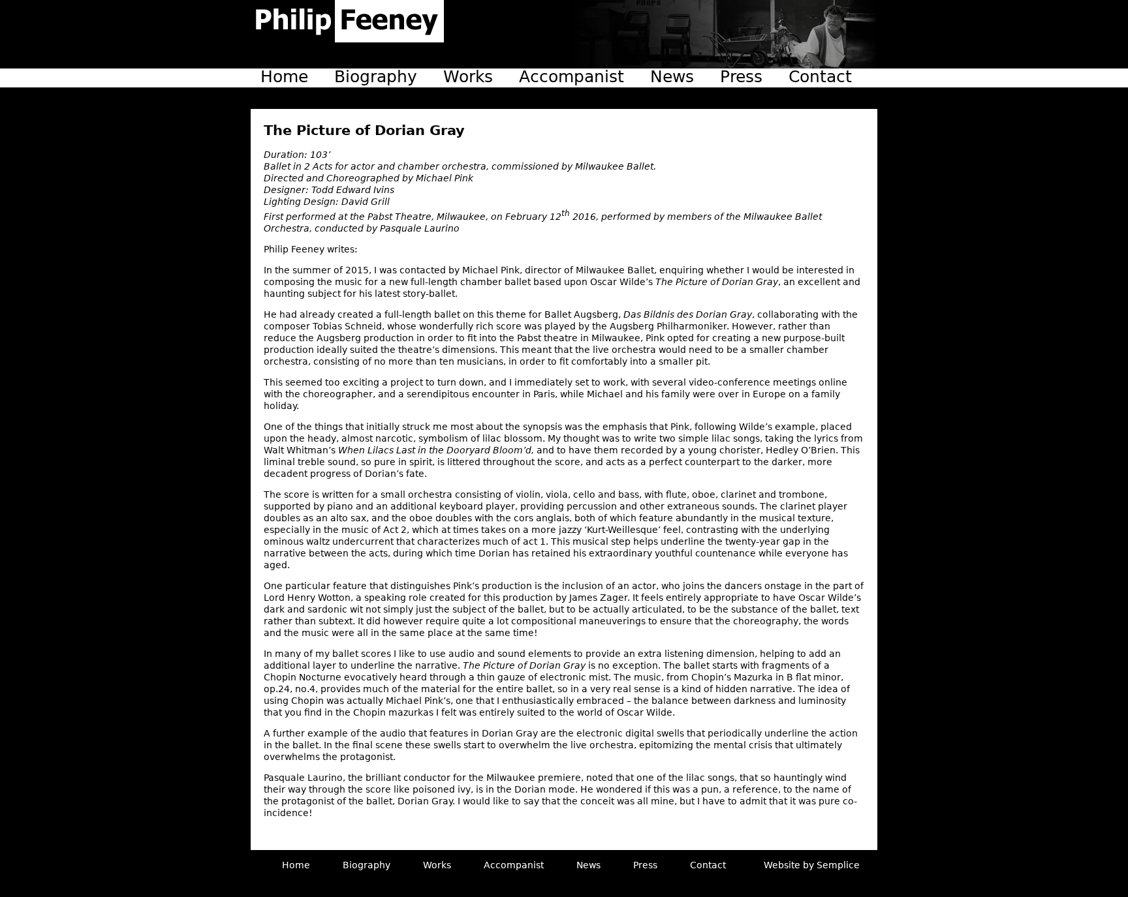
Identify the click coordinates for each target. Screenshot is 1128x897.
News (672, 76)
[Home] (347, 21)
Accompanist (571, 76)
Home (284, 76)
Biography (375, 76)
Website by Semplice (812, 865)
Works (468, 76)
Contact (820, 76)
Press (741, 76)
